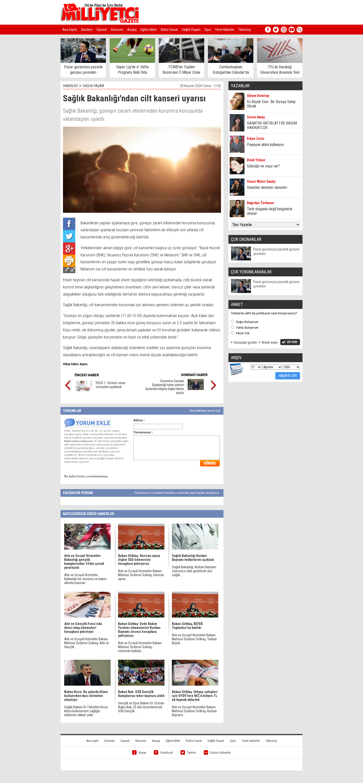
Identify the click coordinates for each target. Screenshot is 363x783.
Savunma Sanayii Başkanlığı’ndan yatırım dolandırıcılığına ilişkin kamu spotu (164, 387)
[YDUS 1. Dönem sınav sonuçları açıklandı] (84, 391)
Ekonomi (117, 30)
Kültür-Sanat (169, 30)
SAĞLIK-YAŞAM (93, 86)
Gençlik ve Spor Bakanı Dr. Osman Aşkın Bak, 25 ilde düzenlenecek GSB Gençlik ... (141, 707)
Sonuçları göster (245, 342)
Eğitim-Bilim (149, 30)
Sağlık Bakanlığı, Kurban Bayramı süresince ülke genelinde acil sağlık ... (194, 571)
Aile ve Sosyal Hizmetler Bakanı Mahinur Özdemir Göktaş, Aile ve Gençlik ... (86, 643)
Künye (142, 752)
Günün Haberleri (220, 752)
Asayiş (132, 30)
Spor (207, 30)
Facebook (166, 752)
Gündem (87, 30)
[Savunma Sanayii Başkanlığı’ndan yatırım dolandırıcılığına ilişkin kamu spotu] (196, 389)
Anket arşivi (270, 342)
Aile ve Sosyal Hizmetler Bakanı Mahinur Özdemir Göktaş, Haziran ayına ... (141, 575)
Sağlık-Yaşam (191, 30)
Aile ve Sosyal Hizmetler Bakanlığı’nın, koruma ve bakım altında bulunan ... (85, 579)
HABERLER (70, 86)
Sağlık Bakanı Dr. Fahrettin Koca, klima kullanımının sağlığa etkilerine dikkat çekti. (86, 711)
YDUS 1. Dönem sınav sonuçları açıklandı (110, 385)
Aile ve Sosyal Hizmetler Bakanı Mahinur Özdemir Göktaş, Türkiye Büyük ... (194, 639)
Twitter (191, 752)
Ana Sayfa (69, 30)
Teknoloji (244, 30)
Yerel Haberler (224, 30)
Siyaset (102, 30)
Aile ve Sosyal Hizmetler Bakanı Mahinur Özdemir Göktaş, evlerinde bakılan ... (140, 647)
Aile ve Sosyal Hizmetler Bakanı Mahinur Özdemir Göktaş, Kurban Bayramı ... (194, 711)
